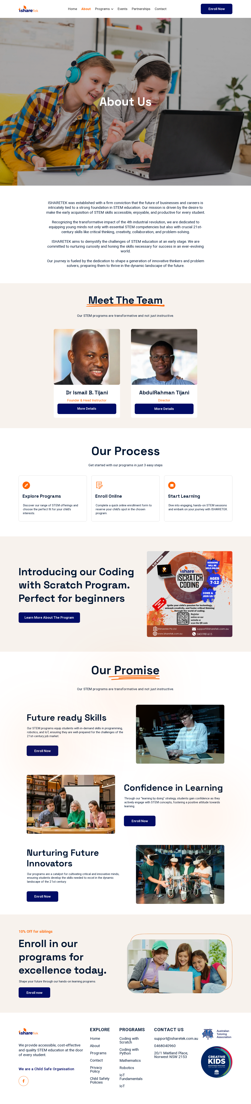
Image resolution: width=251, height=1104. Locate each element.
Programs (98, 1053)
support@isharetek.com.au (176, 1039)
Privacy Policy (96, 1069)
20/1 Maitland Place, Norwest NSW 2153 (171, 1055)
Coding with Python (129, 1051)
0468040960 (165, 1046)
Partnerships (141, 9)
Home (72, 9)
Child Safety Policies (99, 1080)
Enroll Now (216, 9)
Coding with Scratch (129, 1040)
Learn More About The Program (49, 617)
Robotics (126, 1068)
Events (122, 9)
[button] (106, 9)
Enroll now (34, 993)
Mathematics (130, 1061)
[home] (28, 9)
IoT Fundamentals (131, 1077)
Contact (160, 9)
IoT (122, 1086)
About (86, 9)
